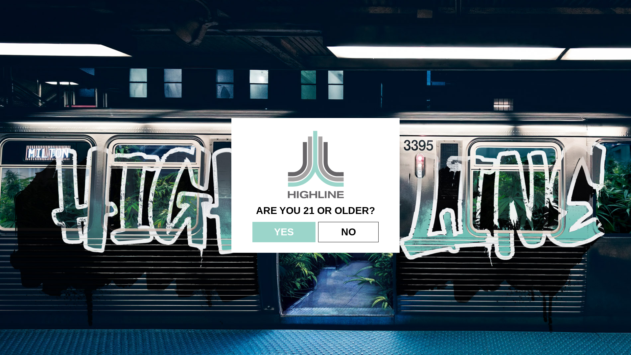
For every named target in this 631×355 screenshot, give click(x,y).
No (348, 231)
